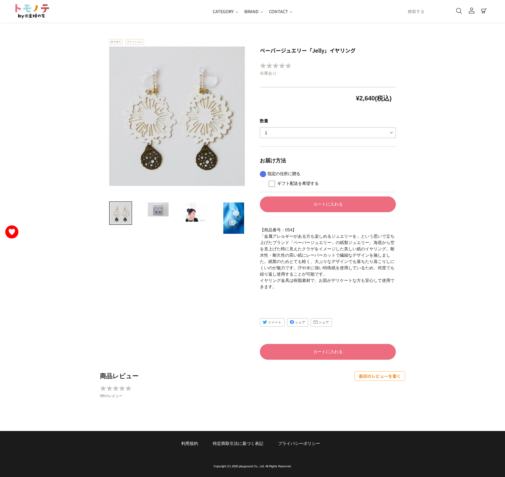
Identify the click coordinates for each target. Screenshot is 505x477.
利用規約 (189, 443)
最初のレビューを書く (380, 376)
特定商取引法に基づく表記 (238, 443)
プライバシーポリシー (299, 443)
